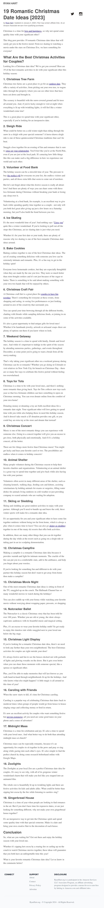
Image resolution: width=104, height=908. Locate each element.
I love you (58, 222)
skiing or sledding (57, 525)
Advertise (33, 889)
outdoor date (54, 83)
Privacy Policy (35, 885)
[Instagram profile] (80, 14)
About (31, 877)
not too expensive (15, 716)
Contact (32, 881)
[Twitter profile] (72, 14)
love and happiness (33, 30)
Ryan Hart (9, 23)
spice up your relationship (17, 150)
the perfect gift (13, 175)
